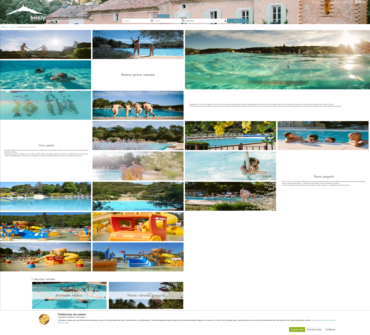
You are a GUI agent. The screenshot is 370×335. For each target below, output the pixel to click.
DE (363, 9)
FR (363, 5)
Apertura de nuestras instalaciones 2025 (327, 2)
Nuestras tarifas (163, 16)
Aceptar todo (297, 329)
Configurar (330, 329)
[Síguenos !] (356, 2)
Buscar (237, 20)
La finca (12, 27)
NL (363, 12)
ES (364, 2)
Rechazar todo (314, 329)
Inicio (5, 27)
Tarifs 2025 (349, 2)
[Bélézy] (32, 11)
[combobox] (200, 21)
